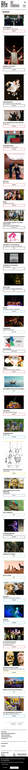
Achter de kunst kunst (10, 667)
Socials (3, 746)
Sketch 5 (6, 181)
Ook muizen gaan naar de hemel (13, 389)
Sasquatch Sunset (9, 554)
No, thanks (5, 767)
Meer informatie (5, 764)
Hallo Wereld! (8, 512)
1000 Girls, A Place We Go (11, 244)
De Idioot (6, 596)
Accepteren (14, 767)
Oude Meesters (8, 145)
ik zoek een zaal (5, 753)
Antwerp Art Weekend (10, 265)
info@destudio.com (6, 736)
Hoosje (5, 619)
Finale (5, 308)
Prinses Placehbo (9, 66)
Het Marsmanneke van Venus (12, 712)
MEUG (4, 202)
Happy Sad (6, 287)
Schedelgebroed (8, 533)
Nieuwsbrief (4, 743)
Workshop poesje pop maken (12, 470)
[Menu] (24, 2)
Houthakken (7, 27)
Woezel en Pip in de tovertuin (12, 689)
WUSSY (5, 368)
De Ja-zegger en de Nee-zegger (13, 122)
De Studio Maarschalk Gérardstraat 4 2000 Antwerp (8, 733)
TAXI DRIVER (6, 328)
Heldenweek (7, 349)
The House (6, 410)
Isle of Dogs (7, 575)
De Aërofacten (8, 433)
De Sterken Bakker (9, 642)
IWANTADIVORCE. (8, 102)
